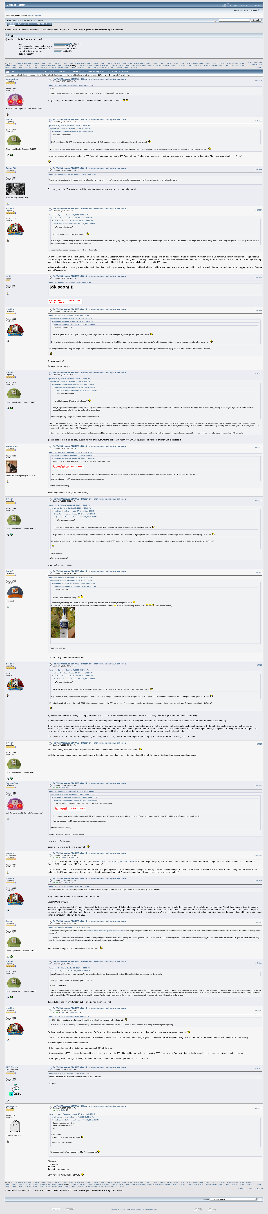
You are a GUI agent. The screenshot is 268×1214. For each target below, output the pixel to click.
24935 (72, 68)
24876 (207, 64)
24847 (36, 64)
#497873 (258, 785)
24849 (48, 64)
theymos (10, 853)
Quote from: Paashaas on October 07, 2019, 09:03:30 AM (73, 583)
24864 (136, 64)
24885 (19, 66)
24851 (60, 64)
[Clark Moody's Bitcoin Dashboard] (11, 155)
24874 (195, 64)
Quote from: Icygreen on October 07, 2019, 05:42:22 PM (71, 580)
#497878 (258, 1010)
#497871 (258, 665)
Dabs (73, 857)
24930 (42, 68)
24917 (208, 66)
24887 (31, 66)
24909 (161, 66)
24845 (24, 64)
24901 (114, 66)
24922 (238, 66)
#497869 (258, 500)
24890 (48, 66)
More (48, 24)
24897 (91, 66)
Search (26, 24)
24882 (242, 64)
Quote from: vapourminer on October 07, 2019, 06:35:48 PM (71, 791)
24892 (60, 66)
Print (259, 67)
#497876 (258, 922)
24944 (125, 68)
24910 (167, 66)
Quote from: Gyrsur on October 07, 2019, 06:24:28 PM (69, 315)
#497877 (258, 963)
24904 (132, 66)
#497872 (258, 744)
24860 (113, 64)
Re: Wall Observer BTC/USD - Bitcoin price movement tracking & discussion (89, 79)
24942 (113, 68)
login (30, 15)
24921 (232, 66)
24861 (119, 64)
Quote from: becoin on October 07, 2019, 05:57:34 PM (72, 131)
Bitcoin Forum (11, 30)
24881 (236, 64)
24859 (107, 64)
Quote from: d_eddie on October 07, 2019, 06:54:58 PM (69, 968)
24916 (202, 66)
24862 (124, 64)
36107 (133, 68)
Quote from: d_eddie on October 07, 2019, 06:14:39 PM (69, 126)
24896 (85, 66)
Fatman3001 (12, 168)
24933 (60, 68)
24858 (101, 64)
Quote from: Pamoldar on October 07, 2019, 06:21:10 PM (70, 282)
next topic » (257, 64)
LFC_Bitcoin (65, 882)
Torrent (40, 20)
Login (33, 24)
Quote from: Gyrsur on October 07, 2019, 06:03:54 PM (70, 129)
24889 (42, 66)
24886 (25, 66)
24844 (18, 64)
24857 (95, 64)
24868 (160, 64)
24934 (66, 68)
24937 (84, 68)
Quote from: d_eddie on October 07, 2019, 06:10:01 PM (71, 218)
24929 (37, 68)
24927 (25, 68)
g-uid (8, 276)
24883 (7, 66)
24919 (220, 66)
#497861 (258, 80)
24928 (31, 68)
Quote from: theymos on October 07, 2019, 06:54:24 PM (69, 927)
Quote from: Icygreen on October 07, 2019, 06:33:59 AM (75, 586)
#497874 (258, 855)
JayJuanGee (12, 79)
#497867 (258, 374)
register (38, 15)
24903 (126, 66)
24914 (191, 66)
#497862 (258, 121)
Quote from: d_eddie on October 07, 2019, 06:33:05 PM (69, 505)
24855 (83, 64)
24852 (66, 64)
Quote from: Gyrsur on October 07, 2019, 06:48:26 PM (69, 1016)
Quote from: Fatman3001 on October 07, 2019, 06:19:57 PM (71, 85)
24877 (213, 64)
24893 (66, 66)
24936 (78, 68)
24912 (179, 66)
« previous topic (255, 62)
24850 (54, 64)
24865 (142, 64)
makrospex (65, 787)
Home (12, 24)
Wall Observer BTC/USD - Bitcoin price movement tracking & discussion (88, 30)
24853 (71, 64)
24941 (107, 68)
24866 (148, 64)
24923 (244, 66)
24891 (54, 66)
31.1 (34, 20)
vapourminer (12, 446)
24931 (48, 68)
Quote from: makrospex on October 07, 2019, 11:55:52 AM (72, 1117)
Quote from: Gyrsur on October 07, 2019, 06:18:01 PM (69, 215)
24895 (79, 66)
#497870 (258, 573)
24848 (42, 64)
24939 (95, 68)
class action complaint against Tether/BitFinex (117, 861)
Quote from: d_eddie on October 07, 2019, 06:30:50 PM (69, 379)
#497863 (258, 169)
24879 (225, 64)
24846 (30, 64)
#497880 (258, 1108)
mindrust (64, 857)
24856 (89, 64)
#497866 (258, 311)
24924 (7, 68)
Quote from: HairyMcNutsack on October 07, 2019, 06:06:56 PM (72, 174)
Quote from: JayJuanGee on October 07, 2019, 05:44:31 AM (72, 455)
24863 (130, 64)
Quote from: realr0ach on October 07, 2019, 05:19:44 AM (73, 458)
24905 (138, 66)
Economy (23, 30)
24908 (155, 66)
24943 (119, 68)
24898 (96, 66)
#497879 (258, 1069)
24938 (90, 68)
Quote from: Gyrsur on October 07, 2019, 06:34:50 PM (69, 886)
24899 (102, 66)
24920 (226, 66)
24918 (214, 66)
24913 (185, 66)
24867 (154, 64)
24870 (172, 64)
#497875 (258, 881)
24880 (231, 64)
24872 (183, 64)
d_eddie (10, 209)
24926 (19, 68)
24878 (219, 64)
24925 (13, 68)
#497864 (258, 210)
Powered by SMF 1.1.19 (120, 1209)
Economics (34, 30)
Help (19, 24)
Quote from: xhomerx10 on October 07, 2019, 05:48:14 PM (70, 577)
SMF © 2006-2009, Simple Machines (144, 1209)
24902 (120, 66)
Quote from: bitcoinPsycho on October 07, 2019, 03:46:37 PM (72, 1114)
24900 (108, 66)
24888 (37, 66)
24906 (144, 66)
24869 (166, 64)
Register (40, 24)
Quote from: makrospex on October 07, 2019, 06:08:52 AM (70, 452)
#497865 (258, 277)
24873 (189, 64)
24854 (77, 64)
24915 (196, 66)
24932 (54, 68)
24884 (13, 66)
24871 (178, 64)
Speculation (46, 30)
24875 (201, 64)
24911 (173, 66)
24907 (149, 66)
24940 (101, 68)
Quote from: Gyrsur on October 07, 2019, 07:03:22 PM (69, 1073)
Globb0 (9, 571)
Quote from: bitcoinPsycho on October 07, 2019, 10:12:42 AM (75, 1120)
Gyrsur (9, 119)
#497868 (258, 447)
